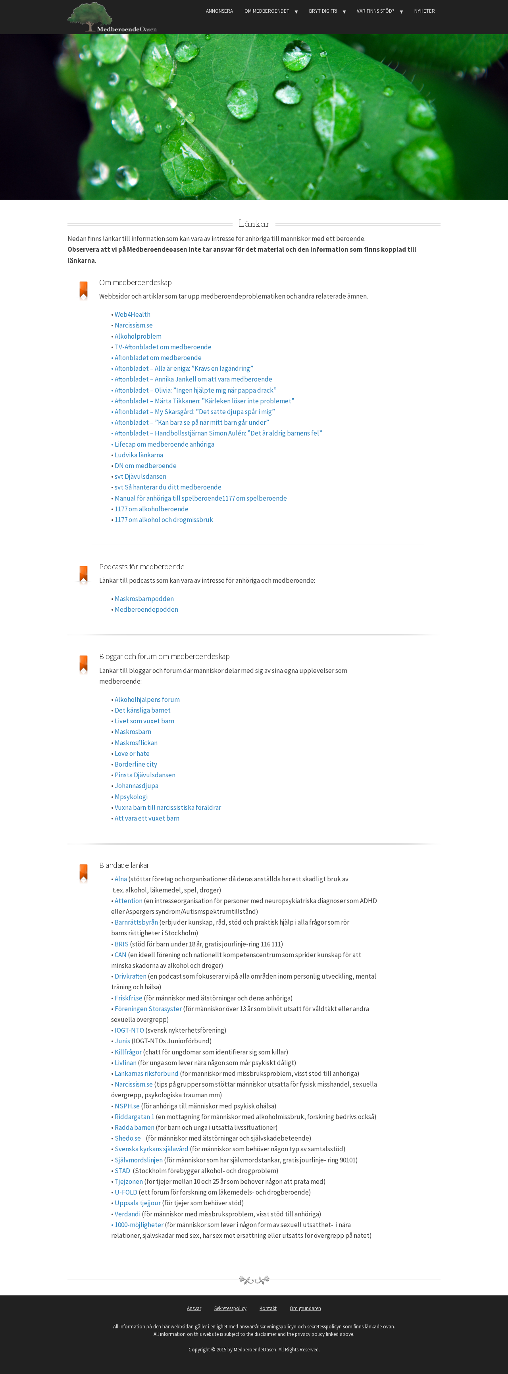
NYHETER (424, 11)
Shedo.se (128, 1138)
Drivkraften (130, 976)
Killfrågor (128, 1052)
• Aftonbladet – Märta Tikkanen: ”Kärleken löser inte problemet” (202, 401)
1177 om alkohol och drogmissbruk (164, 519)
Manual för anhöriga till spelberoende (168, 498)
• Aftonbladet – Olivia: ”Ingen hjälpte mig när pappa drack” (194, 390)
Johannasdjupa (136, 785)
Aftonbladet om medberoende (158, 357)
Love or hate (132, 753)
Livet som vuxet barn (144, 721)
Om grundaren (305, 1308)
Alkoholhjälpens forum (147, 699)
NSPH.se (127, 1106)
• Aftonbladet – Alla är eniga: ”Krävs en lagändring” (182, 368)
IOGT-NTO (129, 1030)
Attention (128, 900)
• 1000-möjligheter (137, 1224)
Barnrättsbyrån (136, 922)
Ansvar (194, 1308)
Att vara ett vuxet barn (146, 818)
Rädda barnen (134, 1127)
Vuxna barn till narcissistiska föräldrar (168, 807)
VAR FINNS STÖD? (375, 11)
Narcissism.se (134, 325)
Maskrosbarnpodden (144, 598)
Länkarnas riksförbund (147, 1073)
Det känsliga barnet (142, 710)
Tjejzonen (129, 1181)
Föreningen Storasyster (148, 1008)
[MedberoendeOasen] (112, 15)
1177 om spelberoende (254, 498)
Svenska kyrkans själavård (152, 1149)
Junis (122, 1041)
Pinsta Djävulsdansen (145, 775)
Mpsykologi (131, 796)
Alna (121, 879)
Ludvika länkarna (139, 455)
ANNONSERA (219, 11)
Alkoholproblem (138, 336)
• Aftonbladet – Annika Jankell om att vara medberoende (191, 379)
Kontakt (268, 1308)
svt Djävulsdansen (140, 476)
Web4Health (132, 314)
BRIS (122, 944)
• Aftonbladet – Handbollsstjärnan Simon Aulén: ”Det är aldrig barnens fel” (216, 433)
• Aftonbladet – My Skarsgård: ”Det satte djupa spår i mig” (193, 411)
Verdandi (127, 1214)
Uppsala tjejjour (138, 1203)
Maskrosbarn (133, 731)
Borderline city (136, 764)
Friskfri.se (128, 998)
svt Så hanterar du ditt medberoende (168, 487)
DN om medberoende (146, 465)
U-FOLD (126, 1192)
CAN (121, 954)
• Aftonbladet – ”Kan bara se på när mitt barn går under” (190, 422)
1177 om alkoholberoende (152, 509)
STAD (122, 1170)
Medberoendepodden (146, 609)
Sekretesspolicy (230, 1308)
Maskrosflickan (136, 742)
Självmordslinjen (139, 1160)
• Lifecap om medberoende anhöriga (162, 444)
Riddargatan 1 (134, 1116)
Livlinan (126, 1062)
